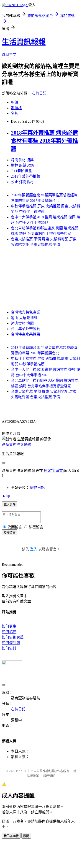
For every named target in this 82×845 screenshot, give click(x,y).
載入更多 (9, 504)
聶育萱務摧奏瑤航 (16, 445)
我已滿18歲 (11, 836)
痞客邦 (49, 471)
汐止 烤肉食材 (22, 182)
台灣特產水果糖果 (25, 334)
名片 (14, 113)
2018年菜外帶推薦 (25, 176)
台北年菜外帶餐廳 (25, 329)
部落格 (16, 108)
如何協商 (9, 632)
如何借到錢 (11, 643)
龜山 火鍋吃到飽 (24, 318)
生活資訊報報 (24, 42)
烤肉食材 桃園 (22, 323)
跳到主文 (9, 55)
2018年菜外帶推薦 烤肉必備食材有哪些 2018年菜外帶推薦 (44, 141)
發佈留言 (9, 532)
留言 (59, 471)
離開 (26, 836)
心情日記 (39, 93)
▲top (6, 496)
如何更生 (9, 626)
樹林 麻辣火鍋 (22, 165)
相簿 (14, 102)
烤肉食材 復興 (22, 160)
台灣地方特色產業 (25, 312)
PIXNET (21, 771)
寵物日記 (37, 488)
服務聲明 (49, 775)
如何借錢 (9, 648)
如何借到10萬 (13, 637)
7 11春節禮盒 (21, 171)
